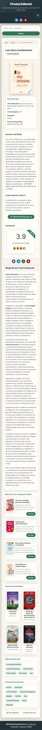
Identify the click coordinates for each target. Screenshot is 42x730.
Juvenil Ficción (11, 692)
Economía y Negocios (27, 692)
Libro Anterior (13, 713)
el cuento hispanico (13, 669)
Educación (18, 687)
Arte (25, 696)
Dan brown (23, 673)
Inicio (6, 42)
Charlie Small (28, 669)
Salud (24, 700)
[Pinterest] (25, 20)
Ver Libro (31, 514)
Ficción (8, 687)
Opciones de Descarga (21, 217)
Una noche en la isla (12, 612)
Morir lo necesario (29, 646)
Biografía (9, 705)
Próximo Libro (28, 713)
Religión (9, 696)
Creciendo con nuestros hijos (20, 565)
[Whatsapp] (23, 261)
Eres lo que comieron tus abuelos (23, 544)
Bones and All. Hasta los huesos (13, 646)
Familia (13, 42)
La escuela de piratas (13, 664)
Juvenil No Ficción (12, 700)
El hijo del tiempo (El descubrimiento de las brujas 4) (29, 614)
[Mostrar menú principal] (37, 15)
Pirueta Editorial (21, 4)
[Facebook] (21, 20)
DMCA (29, 727)
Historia (18, 696)
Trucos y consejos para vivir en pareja (22, 501)
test (31, 673)
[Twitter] (16, 20)
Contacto (22, 727)
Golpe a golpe (11, 673)
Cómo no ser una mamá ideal (21, 523)
